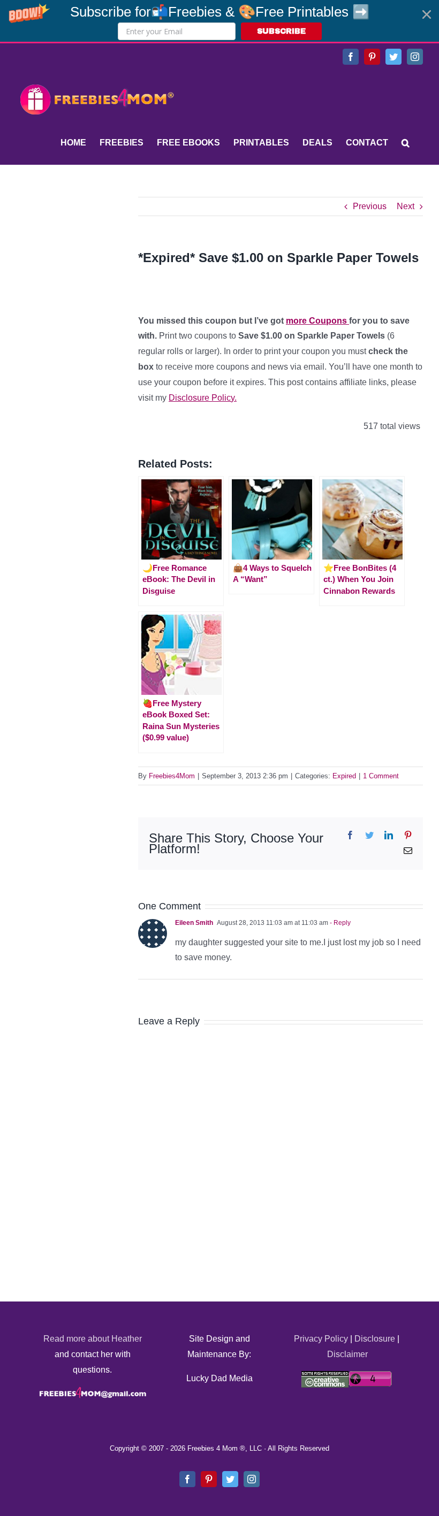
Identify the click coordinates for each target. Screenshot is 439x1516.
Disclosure (374, 1338)
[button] (219, 21)
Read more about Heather (92, 1338)
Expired (344, 776)
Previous (370, 206)
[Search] (406, 142)
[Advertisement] (96, 264)
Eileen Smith (194, 923)
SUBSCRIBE (281, 31)
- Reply (339, 923)
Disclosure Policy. (203, 397)
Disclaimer (347, 1354)
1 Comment (381, 776)
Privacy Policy (321, 1338)
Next (405, 206)
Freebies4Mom (172, 776)
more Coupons (317, 320)
